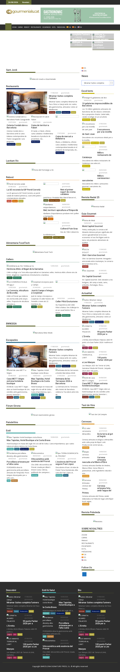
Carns (9, 201)
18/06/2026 (36, 376)
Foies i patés (48, 237)
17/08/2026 (78, 37)
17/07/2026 (61, 133)
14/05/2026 (54, 266)
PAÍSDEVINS (61, 27)
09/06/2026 (102, 480)
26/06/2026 (65, 204)
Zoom (73, 112)
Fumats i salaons (59, 237)
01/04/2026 (36, 287)
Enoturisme (17, 278)
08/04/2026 (36, 456)
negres (85, 348)
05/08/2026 (100, 48)
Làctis (46, 200)
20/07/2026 (36, 122)
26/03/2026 (102, 170)
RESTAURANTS (36, 27)
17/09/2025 (102, 249)
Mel (45, 219)
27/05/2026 (102, 124)
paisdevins (71, 298)
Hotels (58, 112)
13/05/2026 (12, 287)
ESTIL (54, 27)
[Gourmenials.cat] (8, 26)
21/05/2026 (61, 376)
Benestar (35, 395)
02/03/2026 (65, 223)
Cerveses (86, 447)
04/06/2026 (87, 100)
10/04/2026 (102, 147)
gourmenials (65, 93)
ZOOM (14, 27)
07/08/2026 (78, 45)
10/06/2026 (102, 428)
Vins (90, 348)
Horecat (52, 112)
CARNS (20, 27)
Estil (8, 480)
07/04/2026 (61, 459)
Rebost (27, 27)
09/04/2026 (12, 459)
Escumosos (86, 143)
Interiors (14, 480)
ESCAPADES (46, 27)
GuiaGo (85, 245)
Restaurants (66, 112)
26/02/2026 (61, 298)
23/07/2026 (12, 122)
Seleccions (86, 120)
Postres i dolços (54, 200)
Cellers (9, 278)
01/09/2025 (102, 271)
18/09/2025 (87, 223)
